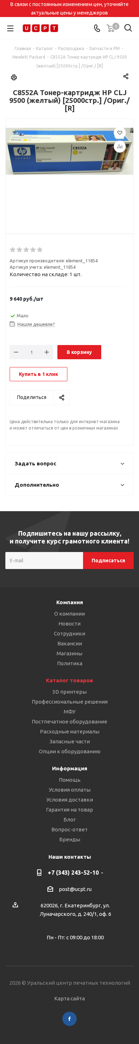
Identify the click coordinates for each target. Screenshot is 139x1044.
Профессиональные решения (70, 702)
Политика (69, 663)
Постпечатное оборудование (69, 721)
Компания (69, 602)
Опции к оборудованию (70, 751)
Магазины (69, 653)
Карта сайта (69, 998)
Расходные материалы (69, 731)
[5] (40, 250)
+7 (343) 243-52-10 (73, 872)
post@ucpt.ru (75, 889)
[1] (13, 250)
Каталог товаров (69, 680)
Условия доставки (69, 800)
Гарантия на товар (69, 810)
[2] (19, 250)
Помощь (70, 780)
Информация (69, 768)
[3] (26, 250)
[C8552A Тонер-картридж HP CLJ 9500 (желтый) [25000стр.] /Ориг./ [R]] (69, 170)
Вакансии (69, 643)
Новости (69, 624)
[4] (33, 250)
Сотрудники (69, 633)
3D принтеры (69, 692)
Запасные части (70, 741)
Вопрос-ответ (69, 829)
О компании (69, 614)
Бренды (69, 839)
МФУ (70, 712)
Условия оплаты (70, 790)
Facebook (69, 1019)
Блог (69, 819)
